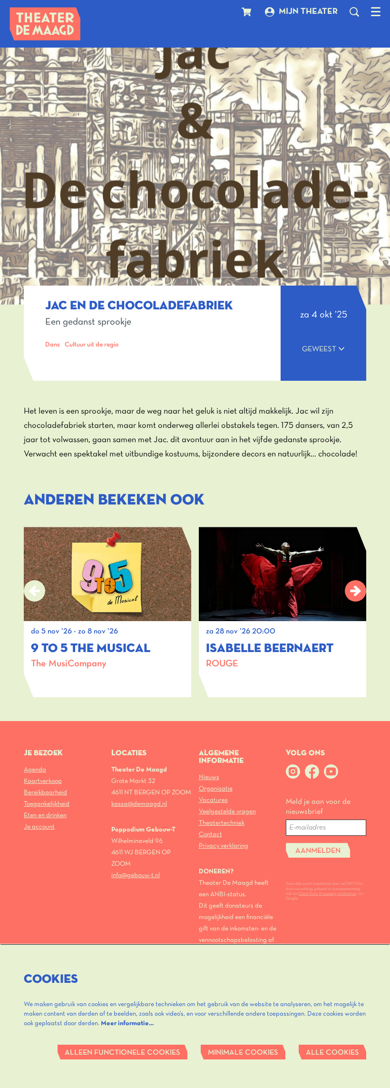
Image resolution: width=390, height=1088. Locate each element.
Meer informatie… (127, 1023)
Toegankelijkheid (46, 804)
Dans (52, 345)
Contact (210, 834)
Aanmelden (318, 851)
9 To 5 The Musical (90, 649)
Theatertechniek (221, 823)
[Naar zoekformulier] (354, 12)
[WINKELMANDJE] (247, 12)
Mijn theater (308, 12)
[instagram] (293, 771)
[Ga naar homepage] (45, 24)
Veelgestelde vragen (227, 812)
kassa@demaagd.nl (139, 804)
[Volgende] (355, 591)
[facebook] (312, 771)
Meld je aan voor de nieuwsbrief (318, 807)
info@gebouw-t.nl (135, 875)
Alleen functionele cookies (122, 1052)
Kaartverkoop (43, 781)
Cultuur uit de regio (92, 345)
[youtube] (331, 771)
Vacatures (213, 800)
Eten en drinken (45, 815)
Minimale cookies (243, 1052)
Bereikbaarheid (45, 793)
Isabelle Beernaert (269, 649)
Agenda (35, 770)
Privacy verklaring (223, 846)
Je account (39, 827)
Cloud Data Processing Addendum (327, 894)
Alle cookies (332, 1052)
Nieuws (209, 777)
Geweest (320, 349)
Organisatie (216, 789)
